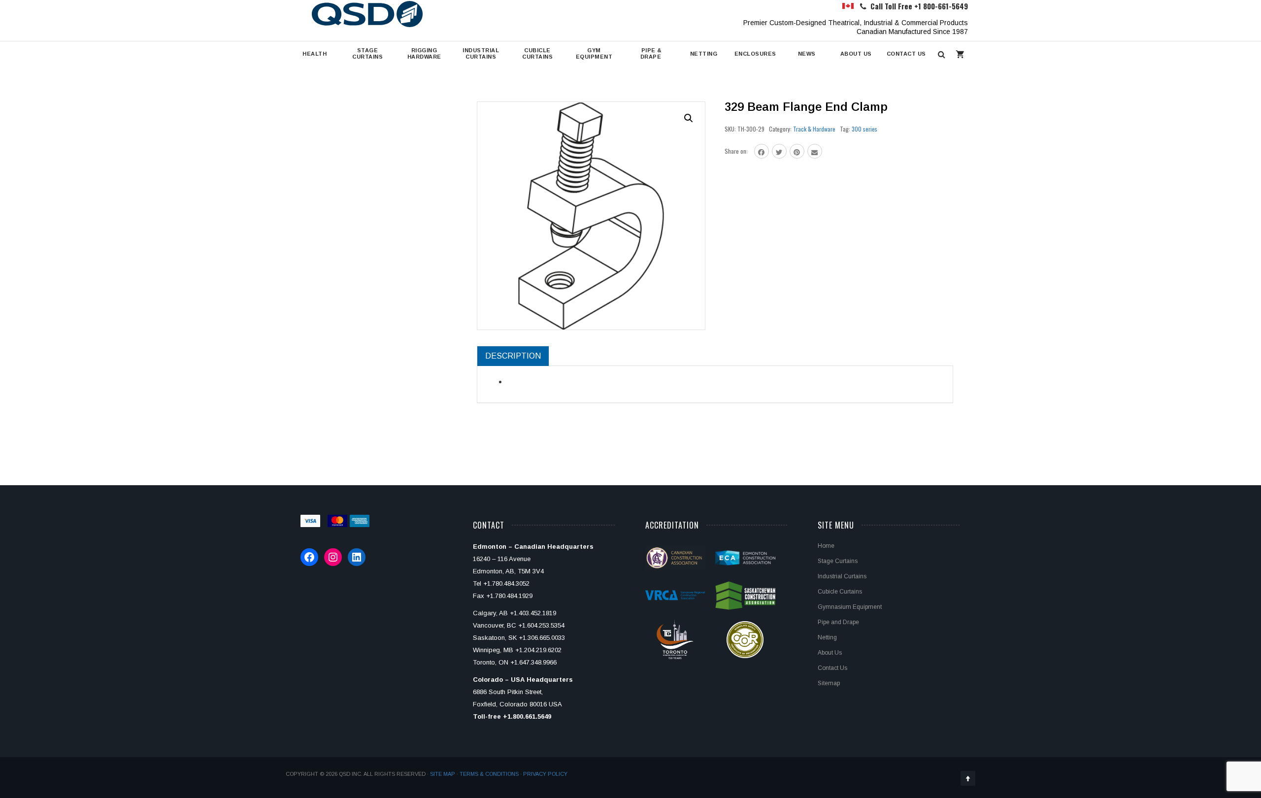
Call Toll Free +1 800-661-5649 (919, 5)
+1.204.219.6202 (538, 650)
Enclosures (755, 54)
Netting (704, 54)
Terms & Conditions (489, 774)
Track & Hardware (814, 129)
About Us (856, 54)
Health (314, 54)
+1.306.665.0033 (542, 637)
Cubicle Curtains (537, 53)
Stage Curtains (367, 53)
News (807, 54)
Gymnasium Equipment (850, 606)
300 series (864, 129)
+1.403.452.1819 (533, 613)
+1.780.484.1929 (509, 595)
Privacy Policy (545, 774)
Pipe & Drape (650, 53)
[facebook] (761, 151)
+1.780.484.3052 (506, 583)
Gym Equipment (594, 53)
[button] (688, 118)
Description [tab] (513, 356)
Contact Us (906, 54)
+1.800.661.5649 (527, 716)
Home (826, 545)
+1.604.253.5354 (541, 625)
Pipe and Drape (838, 622)
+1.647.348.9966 (533, 662)
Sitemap (829, 683)
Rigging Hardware (424, 53)
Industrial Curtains (481, 53)
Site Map (442, 774)
